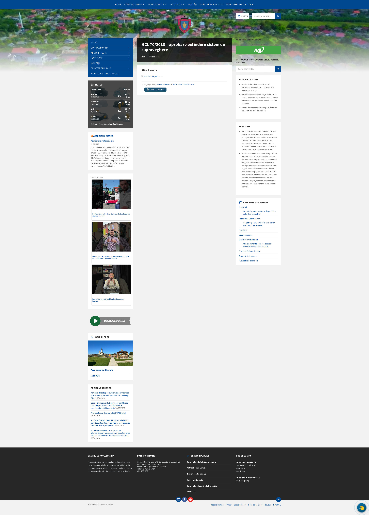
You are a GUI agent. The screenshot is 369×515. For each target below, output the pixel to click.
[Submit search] (278, 16)
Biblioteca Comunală (196, 474)
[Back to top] (278, 499)
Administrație (156, 4)
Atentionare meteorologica (102, 141)
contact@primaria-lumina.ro (154, 466)
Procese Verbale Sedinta (249, 251)
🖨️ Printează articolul (155, 89)
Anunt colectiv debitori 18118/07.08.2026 (108, 413)
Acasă (118, 4)
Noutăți (192, 4)
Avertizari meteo (103, 135)
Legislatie (243, 230)
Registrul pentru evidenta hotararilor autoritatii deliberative (259, 224)
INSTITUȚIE (176, 4)
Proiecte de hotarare (248, 256)
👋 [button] (361, 507)
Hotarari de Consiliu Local (183, 84)
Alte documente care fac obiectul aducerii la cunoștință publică (257, 245)
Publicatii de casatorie (248, 260)
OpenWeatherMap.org (113, 124)
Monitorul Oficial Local (240, 4)
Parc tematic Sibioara (102, 370)
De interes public (210, 4)
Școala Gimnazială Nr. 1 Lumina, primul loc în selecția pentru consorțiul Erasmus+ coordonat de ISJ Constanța (109, 405)
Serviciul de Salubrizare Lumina (201, 462)
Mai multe (95, 376)
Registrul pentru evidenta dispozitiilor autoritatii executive (259, 212)
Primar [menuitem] (228, 504)
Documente (154, 56)
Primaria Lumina (163, 84)
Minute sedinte (245, 235)
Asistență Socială (195, 480)
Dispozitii (243, 207)
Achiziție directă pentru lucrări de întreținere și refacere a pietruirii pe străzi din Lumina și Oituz (110, 395)
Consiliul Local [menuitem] (240, 504)
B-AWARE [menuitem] (277, 504)
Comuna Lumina (133, 4)
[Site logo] (184, 32)
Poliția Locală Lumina (197, 467)
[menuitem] (110, 42)
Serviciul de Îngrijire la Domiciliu (202, 486)
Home (144, 56)
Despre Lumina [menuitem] (217, 504)
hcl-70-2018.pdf (151, 76)
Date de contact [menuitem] (255, 504)
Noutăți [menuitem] (268, 504)
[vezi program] (242, 480)
